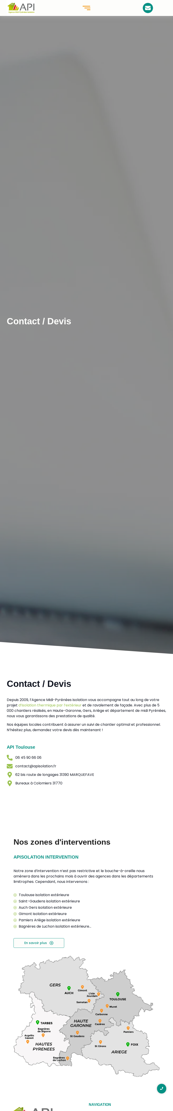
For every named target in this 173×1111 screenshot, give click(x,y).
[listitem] (77, 1033)
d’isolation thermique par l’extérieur (50, 705)
